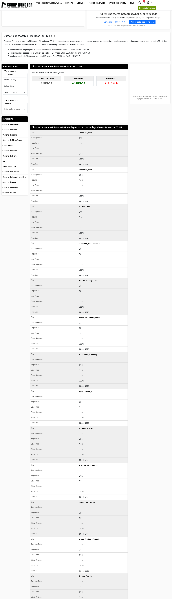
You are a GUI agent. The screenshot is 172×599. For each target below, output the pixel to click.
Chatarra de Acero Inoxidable (14, 177)
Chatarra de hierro (9, 151)
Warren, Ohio (84, 207)
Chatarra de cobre (9, 135)
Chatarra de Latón (9, 130)
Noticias (69, 3)
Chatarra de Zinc (9, 193)
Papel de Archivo (9, 166)
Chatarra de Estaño (10, 187)
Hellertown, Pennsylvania (89, 317)
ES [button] (150, 3)
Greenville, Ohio (85, 133)
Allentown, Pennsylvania (89, 244)
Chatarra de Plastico (10, 172)
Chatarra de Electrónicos (12, 140)
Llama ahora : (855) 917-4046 (116, 22)
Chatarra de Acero (9, 182)
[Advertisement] (43, 18)
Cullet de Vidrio (8, 145)
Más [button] (132, 3)
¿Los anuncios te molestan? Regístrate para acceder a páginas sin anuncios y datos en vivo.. (150, 98)
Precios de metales (97, 3)
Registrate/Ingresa (147, 8)
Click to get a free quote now (142, 22)
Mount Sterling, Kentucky (89, 539)
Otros (4, 161)
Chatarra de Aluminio (10, 124)
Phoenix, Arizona (86, 428)
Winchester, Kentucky (88, 354)
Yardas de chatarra (118, 3)
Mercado (81, 3)
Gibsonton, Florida (87, 502)
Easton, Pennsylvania (88, 281)
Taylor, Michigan (86, 391)
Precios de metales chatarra (49, 3)
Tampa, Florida (85, 576)
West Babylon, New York (89, 465)
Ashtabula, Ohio (85, 170)
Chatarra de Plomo (10, 156)
